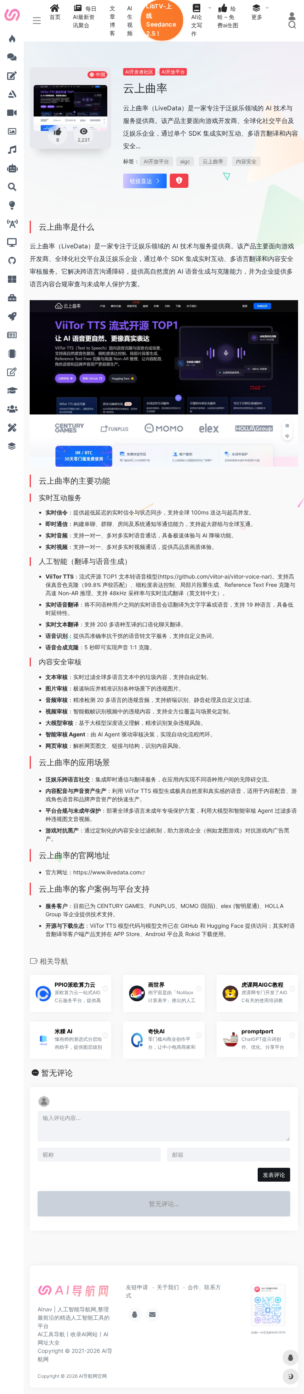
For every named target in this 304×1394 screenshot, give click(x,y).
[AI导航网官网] (73, 1294)
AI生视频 (130, 20)
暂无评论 (57, 1073)
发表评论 (274, 1174)
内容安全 (246, 161)
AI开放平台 (173, 72)
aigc (185, 161)
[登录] (292, 17)
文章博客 (112, 20)
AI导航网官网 (93, 1376)
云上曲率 (213, 161)
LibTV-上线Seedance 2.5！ (161, 20)
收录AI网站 (84, 1334)
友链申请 (137, 1287)
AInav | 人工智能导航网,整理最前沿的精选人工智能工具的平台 (74, 1317)
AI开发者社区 (139, 72)
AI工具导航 (51, 1334)
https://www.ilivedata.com (107, 872)
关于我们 (168, 1287)
